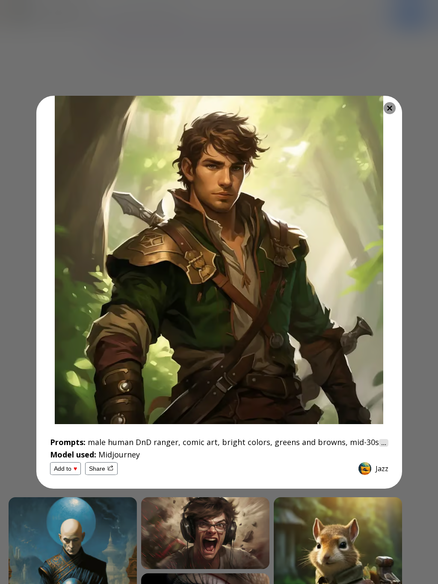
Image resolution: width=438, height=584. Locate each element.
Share (97, 468)
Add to (65, 468)
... (383, 442)
